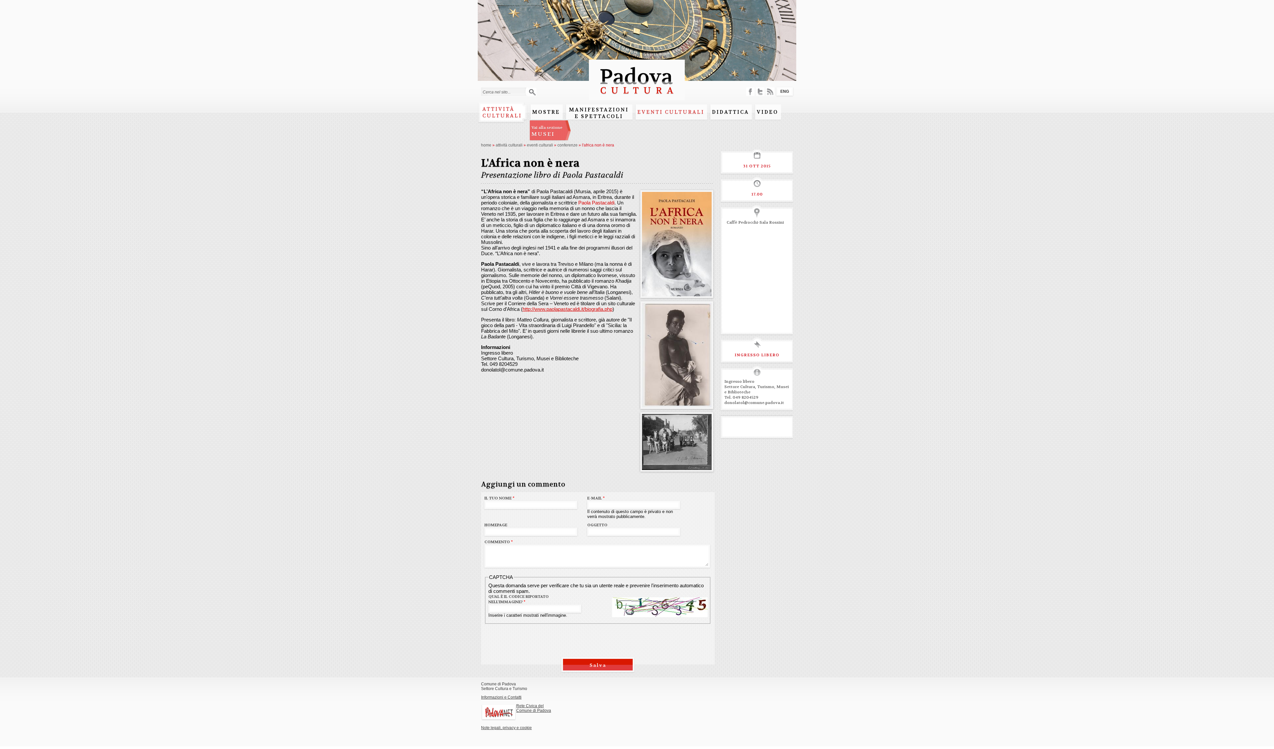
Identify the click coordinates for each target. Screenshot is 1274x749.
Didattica (730, 112)
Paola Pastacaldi (596, 202)
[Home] (637, 97)
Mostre (546, 112)
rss (770, 91)
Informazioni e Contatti (501, 697)
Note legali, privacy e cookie (506, 727)
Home (486, 145)
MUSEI (546, 131)
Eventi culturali (670, 112)
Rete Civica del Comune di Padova (533, 708)
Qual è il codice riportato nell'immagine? (518, 599)
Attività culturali (502, 112)
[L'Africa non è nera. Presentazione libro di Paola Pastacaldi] (677, 293)
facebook (750, 91)
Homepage (495, 525)
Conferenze (567, 145)
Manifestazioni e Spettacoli (599, 113)
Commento (498, 542)
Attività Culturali (509, 145)
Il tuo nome (499, 498)
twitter (760, 91)
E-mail (596, 498)
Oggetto (597, 525)
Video (767, 112)
